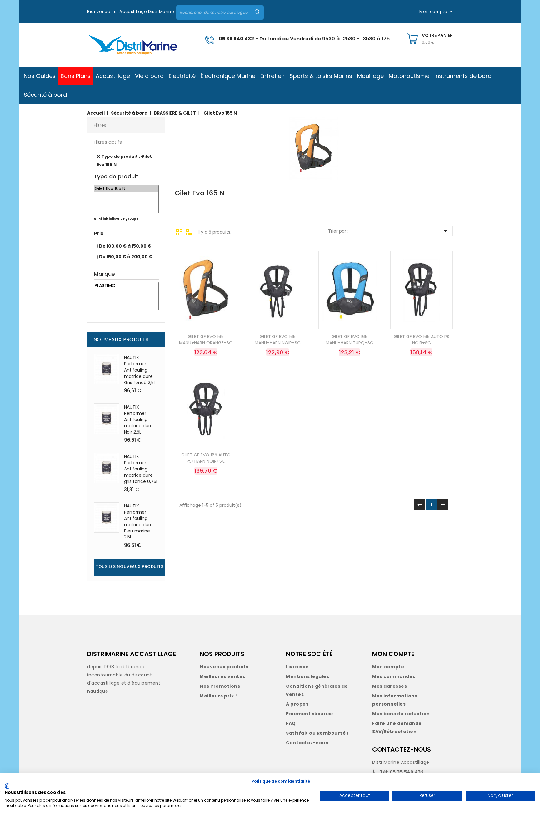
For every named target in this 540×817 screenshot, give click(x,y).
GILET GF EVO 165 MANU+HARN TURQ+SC (349, 339)
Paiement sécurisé (309, 714)
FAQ (291, 723)
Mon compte (388, 667)
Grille (179, 231)
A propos (297, 704)
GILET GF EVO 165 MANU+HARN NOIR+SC (278, 339)
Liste (189, 231)
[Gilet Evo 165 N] (126, 188)
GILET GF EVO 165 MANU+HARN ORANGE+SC (205, 339)
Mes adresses (389, 686)
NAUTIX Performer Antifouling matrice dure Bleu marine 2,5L (138, 521)
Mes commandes (393, 676)
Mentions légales (307, 676)
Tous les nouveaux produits (129, 566)
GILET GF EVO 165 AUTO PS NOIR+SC (421, 339)
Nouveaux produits (224, 667)
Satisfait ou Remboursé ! (317, 733)
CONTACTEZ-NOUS (401, 749)
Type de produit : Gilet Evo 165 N (124, 160)
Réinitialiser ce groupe (118, 218)
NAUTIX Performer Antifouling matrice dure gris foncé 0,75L (141, 468)
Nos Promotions (220, 686)
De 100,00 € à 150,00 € (125, 246)
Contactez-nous (307, 743)
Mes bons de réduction (401, 714)
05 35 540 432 (236, 38)
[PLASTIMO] (126, 285)
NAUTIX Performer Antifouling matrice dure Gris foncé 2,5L (140, 369)
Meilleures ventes (222, 676)
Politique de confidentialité (281, 781)
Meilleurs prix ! (218, 696)
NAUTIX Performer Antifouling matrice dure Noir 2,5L (138, 419)
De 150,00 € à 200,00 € (125, 257)
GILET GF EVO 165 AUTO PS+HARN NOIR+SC (206, 458)
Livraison (297, 667)
